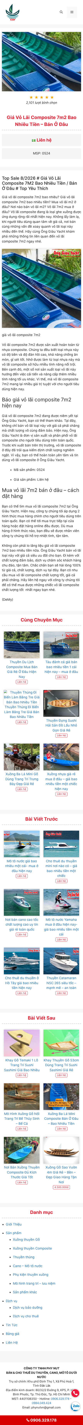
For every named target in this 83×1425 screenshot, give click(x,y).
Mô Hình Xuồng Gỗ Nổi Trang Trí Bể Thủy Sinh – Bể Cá (21, 1119)
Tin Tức (11, 1325)
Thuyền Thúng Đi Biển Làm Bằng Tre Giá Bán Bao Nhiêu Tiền (21, 712)
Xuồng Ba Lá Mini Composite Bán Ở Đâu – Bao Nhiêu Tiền (61, 1119)
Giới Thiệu (14, 1224)
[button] (61, 12)
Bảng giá (12, 1334)
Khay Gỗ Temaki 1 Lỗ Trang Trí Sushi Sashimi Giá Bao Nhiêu (22, 1065)
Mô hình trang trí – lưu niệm (34, 1283)
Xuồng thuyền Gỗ (26, 1239)
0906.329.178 (60, 1399)
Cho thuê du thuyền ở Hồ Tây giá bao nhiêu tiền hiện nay (22, 983)
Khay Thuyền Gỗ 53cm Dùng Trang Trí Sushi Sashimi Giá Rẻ (61, 1065)
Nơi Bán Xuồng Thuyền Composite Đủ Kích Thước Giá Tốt (22, 1172)
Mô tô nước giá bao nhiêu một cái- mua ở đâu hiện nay (21, 866)
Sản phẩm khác (25, 1292)
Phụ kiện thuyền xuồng (30, 1275)
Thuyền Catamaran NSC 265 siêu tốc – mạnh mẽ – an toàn (61, 983)
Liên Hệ (12, 1342)
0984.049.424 (41, 1403)
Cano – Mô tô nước (27, 1266)
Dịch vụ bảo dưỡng (27, 1307)
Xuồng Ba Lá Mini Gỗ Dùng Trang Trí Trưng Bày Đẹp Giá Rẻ (21, 779)
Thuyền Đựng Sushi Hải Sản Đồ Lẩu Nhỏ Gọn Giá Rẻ (61, 725)
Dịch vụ (11, 1301)
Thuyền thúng (23, 1257)
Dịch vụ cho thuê (26, 1316)
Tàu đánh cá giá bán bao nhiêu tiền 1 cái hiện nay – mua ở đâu (61, 667)
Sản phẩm (13, 1233)
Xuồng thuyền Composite (32, 1248)
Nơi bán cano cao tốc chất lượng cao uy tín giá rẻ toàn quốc (21, 924)
